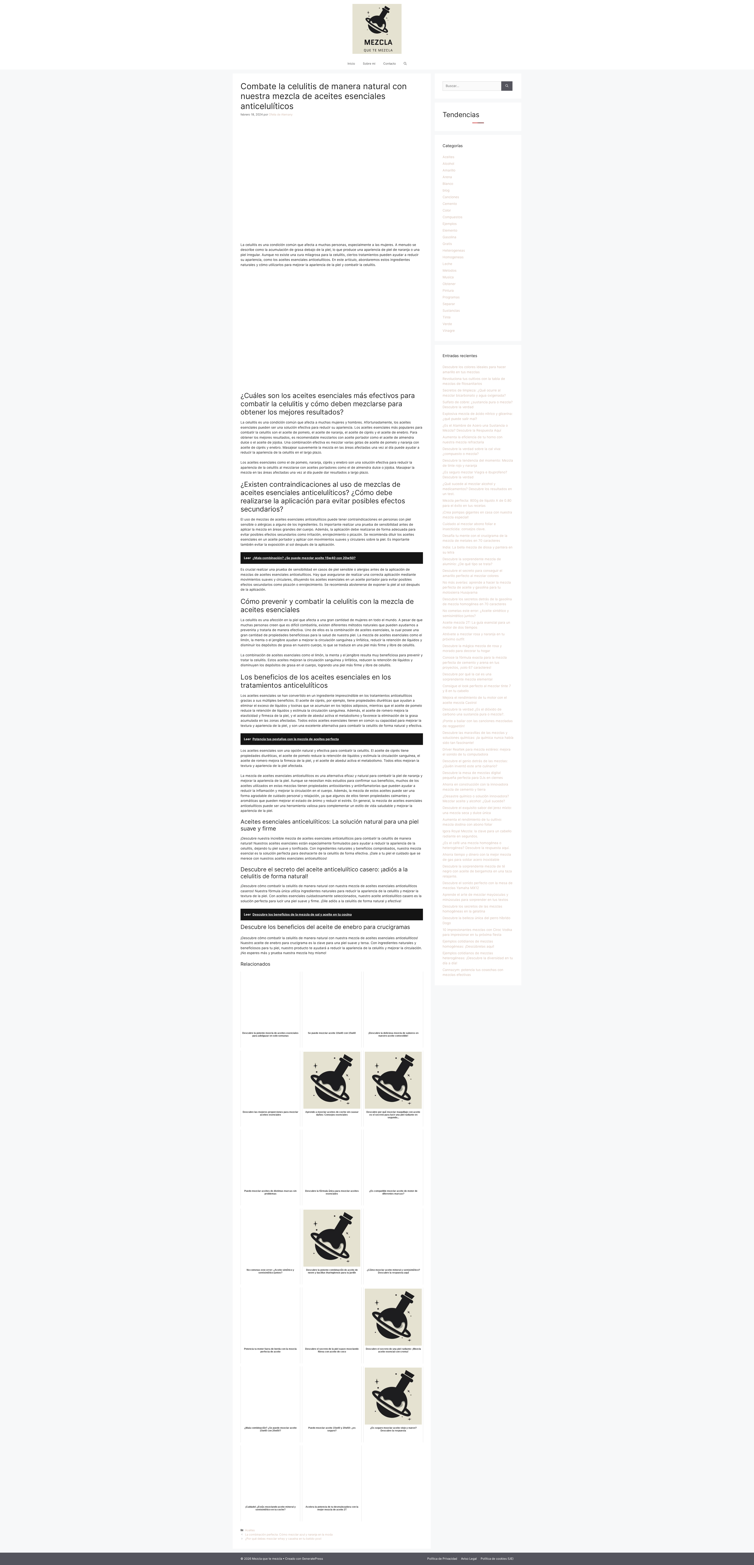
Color (447, 210)
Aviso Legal (469, 1558)
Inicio (351, 63)
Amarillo (449, 170)
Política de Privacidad (442, 1558)
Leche (447, 264)
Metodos (450, 270)
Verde (447, 324)
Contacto (389, 63)
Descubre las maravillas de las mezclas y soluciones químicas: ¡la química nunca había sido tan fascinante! (478, 738)
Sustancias (451, 311)
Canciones (451, 197)
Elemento (450, 230)
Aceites (250, 1530)
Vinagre (449, 331)
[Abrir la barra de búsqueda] (405, 64)
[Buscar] (506, 86)
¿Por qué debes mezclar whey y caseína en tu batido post (283, 1538)
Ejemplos (450, 224)
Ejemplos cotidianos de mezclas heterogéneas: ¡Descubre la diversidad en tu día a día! (478, 958)
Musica (448, 277)
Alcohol (448, 164)
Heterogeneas (454, 250)
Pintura (448, 290)
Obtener (449, 284)
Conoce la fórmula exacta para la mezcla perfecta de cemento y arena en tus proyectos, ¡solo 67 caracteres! (475, 662)
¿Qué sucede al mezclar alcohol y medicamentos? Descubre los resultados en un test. (477, 489)
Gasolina (449, 237)
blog (446, 190)
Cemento (450, 204)
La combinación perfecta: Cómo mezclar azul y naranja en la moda (289, 1534)
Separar (449, 304)
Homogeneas (453, 257)
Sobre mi (369, 63)
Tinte (447, 317)
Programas (451, 297)
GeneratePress (312, 1558)
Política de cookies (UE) (497, 1558)
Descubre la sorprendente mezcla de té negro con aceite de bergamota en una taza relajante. (477, 871)
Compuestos (452, 217)
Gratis (447, 244)
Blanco (448, 184)
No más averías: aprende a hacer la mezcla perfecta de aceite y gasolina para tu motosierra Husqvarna (477, 587)
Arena (447, 177)
